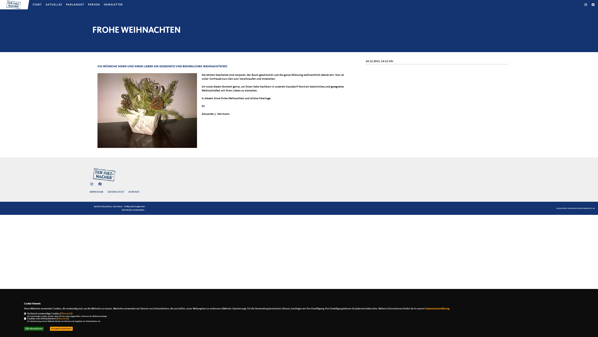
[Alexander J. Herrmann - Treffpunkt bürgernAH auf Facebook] (100, 184)
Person (94, 4)
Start (37, 4)
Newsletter (113, 4)
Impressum (96, 192)
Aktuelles (54, 4)
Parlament (75, 4)
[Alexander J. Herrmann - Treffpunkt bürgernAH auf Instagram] (92, 184)
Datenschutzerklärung (437, 309)
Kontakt (134, 192)
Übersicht (66, 314)
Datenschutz (116, 192)
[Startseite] (104, 174)
